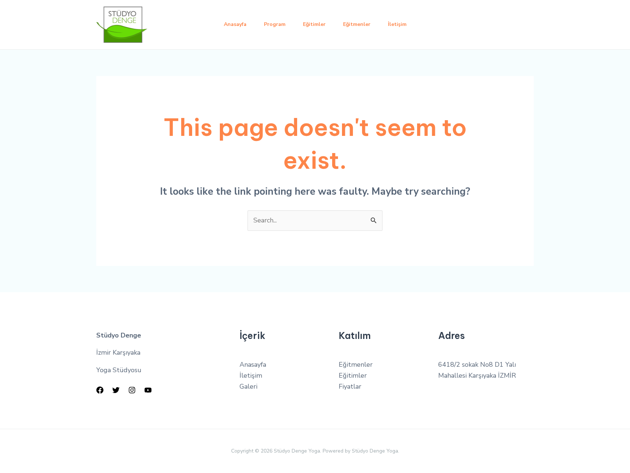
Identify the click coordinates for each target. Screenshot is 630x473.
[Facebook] (100, 390)
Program (274, 24)
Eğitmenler (356, 24)
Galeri (248, 386)
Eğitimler (314, 24)
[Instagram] (132, 390)
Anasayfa (235, 24)
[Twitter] (116, 390)
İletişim (397, 24)
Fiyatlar (350, 386)
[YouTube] (148, 390)
